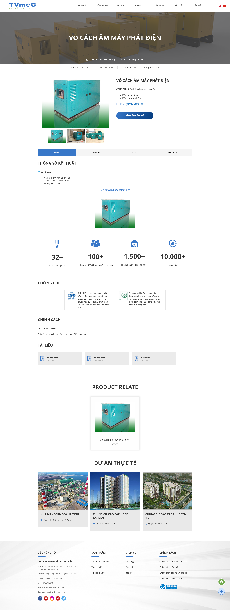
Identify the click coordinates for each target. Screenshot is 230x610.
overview (57, 152)
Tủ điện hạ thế (129, 67)
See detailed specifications (115, 189)
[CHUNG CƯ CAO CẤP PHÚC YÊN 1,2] (115, 501)
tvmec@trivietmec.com (53, 578)
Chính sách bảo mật (169, 567)
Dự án (120, 5)
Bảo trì (129, 572)
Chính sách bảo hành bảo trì (173, 572)
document (173, 152)
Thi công (130, 561)
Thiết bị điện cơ (106, 67)
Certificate (96, 152)
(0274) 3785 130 (134, 104)
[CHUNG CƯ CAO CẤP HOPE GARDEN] (63, 501)
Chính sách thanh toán (170, 561)
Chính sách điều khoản (170, 578)
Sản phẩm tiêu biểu (80, 67)
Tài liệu (179, 5)
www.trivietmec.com (55, 587)
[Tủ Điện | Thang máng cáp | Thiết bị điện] (22, 5)
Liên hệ (197, 5)
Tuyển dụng (159, 5)
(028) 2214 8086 (71, 573)
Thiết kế (129, 567)
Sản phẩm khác (151, 67)
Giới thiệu (81, 5)
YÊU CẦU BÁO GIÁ (135, 115)
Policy (134, 152)
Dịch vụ (138, 5)
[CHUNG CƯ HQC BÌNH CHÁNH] (167, 499)
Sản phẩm (102, 5)
